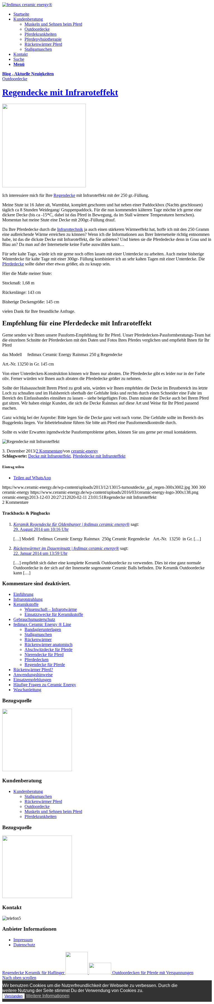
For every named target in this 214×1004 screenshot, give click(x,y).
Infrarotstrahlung (28, 599)
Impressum (23, 939)
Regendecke (64, 195)
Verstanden (13, 996)
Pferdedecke (13, 264)
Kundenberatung (28, 791)
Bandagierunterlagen (43, 629)
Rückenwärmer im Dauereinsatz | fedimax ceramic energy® (66, 548)
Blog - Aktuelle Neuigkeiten (28, 73)
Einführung (23, 594)
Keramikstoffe (25, 604)
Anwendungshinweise (33, 674)
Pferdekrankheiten (41, 34)
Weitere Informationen (47, 995)
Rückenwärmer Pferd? (33, 669)
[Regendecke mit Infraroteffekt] (44, 185)
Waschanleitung (27, 689)
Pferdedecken (36, 659)
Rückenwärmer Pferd (43, 44)
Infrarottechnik (70, 229)
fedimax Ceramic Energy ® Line (42, 624)
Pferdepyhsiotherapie (43, 39)
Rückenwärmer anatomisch (48, 644)
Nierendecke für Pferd (44, 654)
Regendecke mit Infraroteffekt (60, 92)
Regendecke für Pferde (45, 664)
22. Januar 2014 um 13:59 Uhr (40, 553)
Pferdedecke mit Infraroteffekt (99, 456)
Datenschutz (24, 944)
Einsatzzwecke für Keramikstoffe (54, 614)
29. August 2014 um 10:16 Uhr (41, 529)
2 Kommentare (49, 451)
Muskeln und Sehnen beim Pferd (53, 24)
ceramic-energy (84, 451)
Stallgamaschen (38, 49)
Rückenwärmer (38, 639)
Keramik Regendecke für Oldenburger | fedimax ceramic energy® (71, 524)
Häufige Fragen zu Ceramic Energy (44, 684)
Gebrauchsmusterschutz (34, 619)
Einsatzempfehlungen (32, 679)
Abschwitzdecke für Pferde (48, 649)
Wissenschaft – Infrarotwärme (51, 609)
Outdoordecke (37, 29)
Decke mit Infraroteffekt (49, 456)
